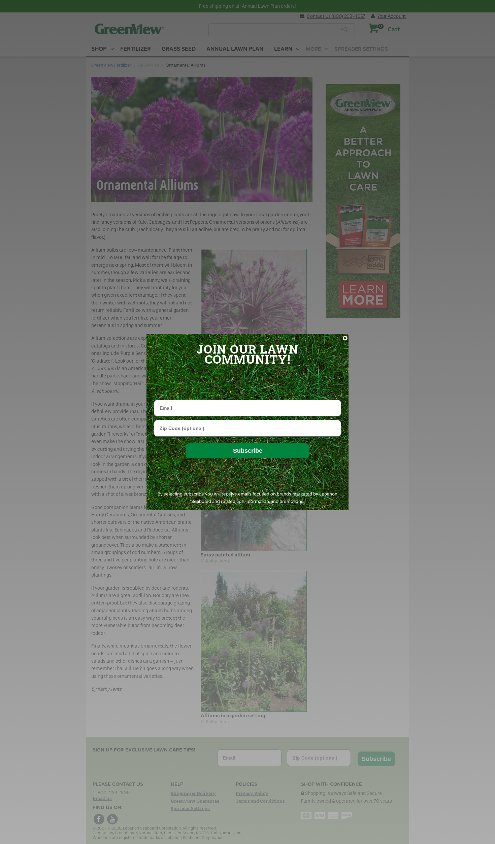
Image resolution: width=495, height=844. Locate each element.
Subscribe (247, 450)
